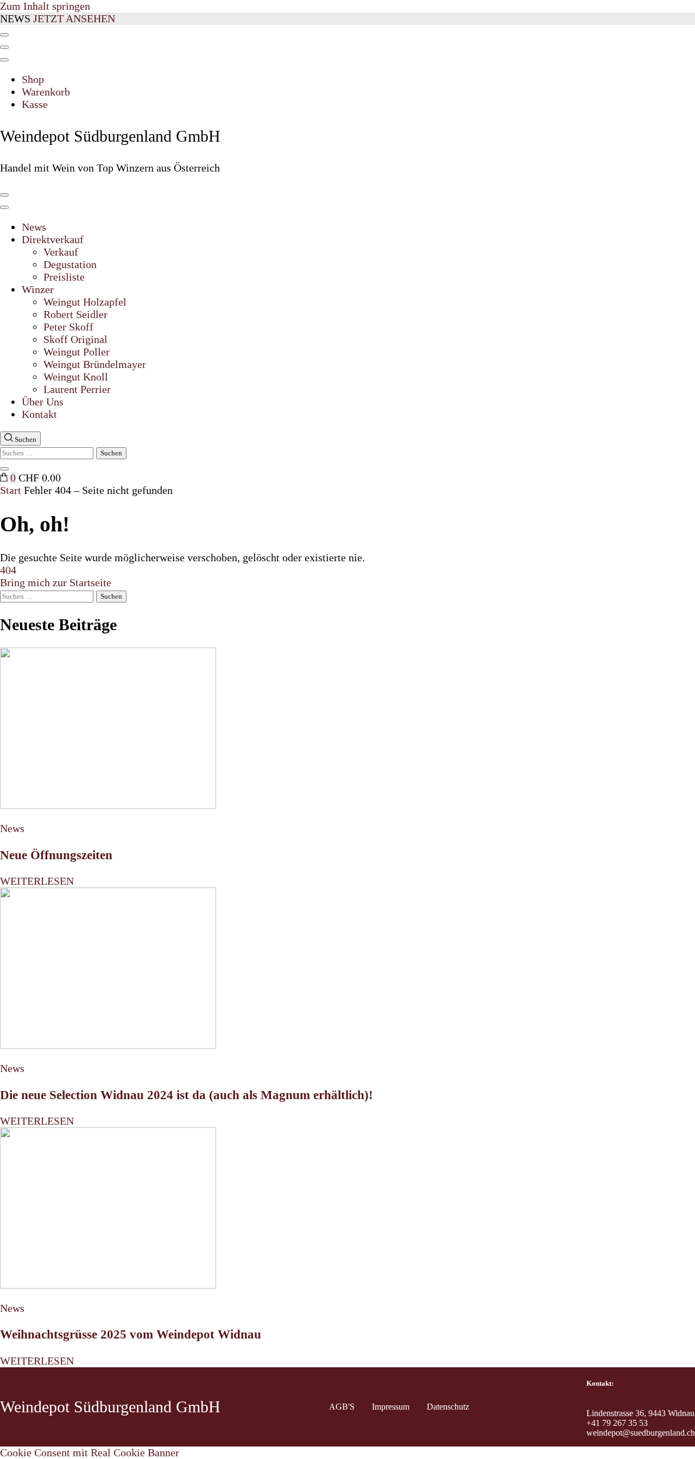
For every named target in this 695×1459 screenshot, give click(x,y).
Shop (33, 79)
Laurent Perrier (77, 389)
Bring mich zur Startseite (55, 582)
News (34, 227)
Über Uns (43, 402)
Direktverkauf (53, 239)
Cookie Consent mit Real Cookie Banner (89, 1452)
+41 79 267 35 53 (617, 1423)
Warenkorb (46, 92)
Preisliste (64, 277)
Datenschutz (448, 1406)
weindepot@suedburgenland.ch (640, 1432)
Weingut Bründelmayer (94, 364)
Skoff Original (75, 339)
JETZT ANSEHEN (74, 18)
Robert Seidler (75, 314)
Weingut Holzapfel (85, 302)
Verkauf (60, 252)
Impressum (390, 1406)
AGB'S (342, 1406)
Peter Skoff (68, 327)
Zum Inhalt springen (45, 6)
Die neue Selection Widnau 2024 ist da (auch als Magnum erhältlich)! (186, 1095)
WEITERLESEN (37, 881)
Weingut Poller (76, 352)
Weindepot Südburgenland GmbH (110, 136)
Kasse (35, 104)
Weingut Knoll (75, 377)
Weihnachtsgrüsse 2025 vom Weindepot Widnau (130, 1334)
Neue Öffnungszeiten (56, 855)
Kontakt (39, 414)
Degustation (70, 264)
